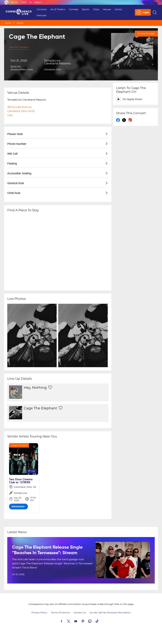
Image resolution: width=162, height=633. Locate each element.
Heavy (38, 2)
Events (20, 23)
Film (23, 2)
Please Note (15, 134)
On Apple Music (132, 99)
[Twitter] (72, 621)
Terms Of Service (60, 612)
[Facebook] (65, 621)
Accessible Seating (19, 173)
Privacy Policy (39, 612)
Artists (118, 9)
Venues (107, 9)
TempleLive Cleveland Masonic (57, 62)
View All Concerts (18, 47)
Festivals (41, 15)
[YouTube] (79, 621)
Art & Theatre (57, 9)
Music (15, 2)
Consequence (6, 2)
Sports (85, 9)
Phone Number (16, 143)
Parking (12, 163)
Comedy (73, 9)
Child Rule (13, 193)
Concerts (42, 9)
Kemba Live (20, 493)
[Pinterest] (86, 621)
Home (8, 23)
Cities (96, 9)
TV (30, 2)
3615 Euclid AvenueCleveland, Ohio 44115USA (20, 111)
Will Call (12, 153)
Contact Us (80, 612)
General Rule (15, 183)
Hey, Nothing (35, 387)
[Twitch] (93, 621)
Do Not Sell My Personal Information (110, 612)
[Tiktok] (100, 621)
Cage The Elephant (40, 408)
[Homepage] (20, 12)
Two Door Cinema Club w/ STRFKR (20, 481)
